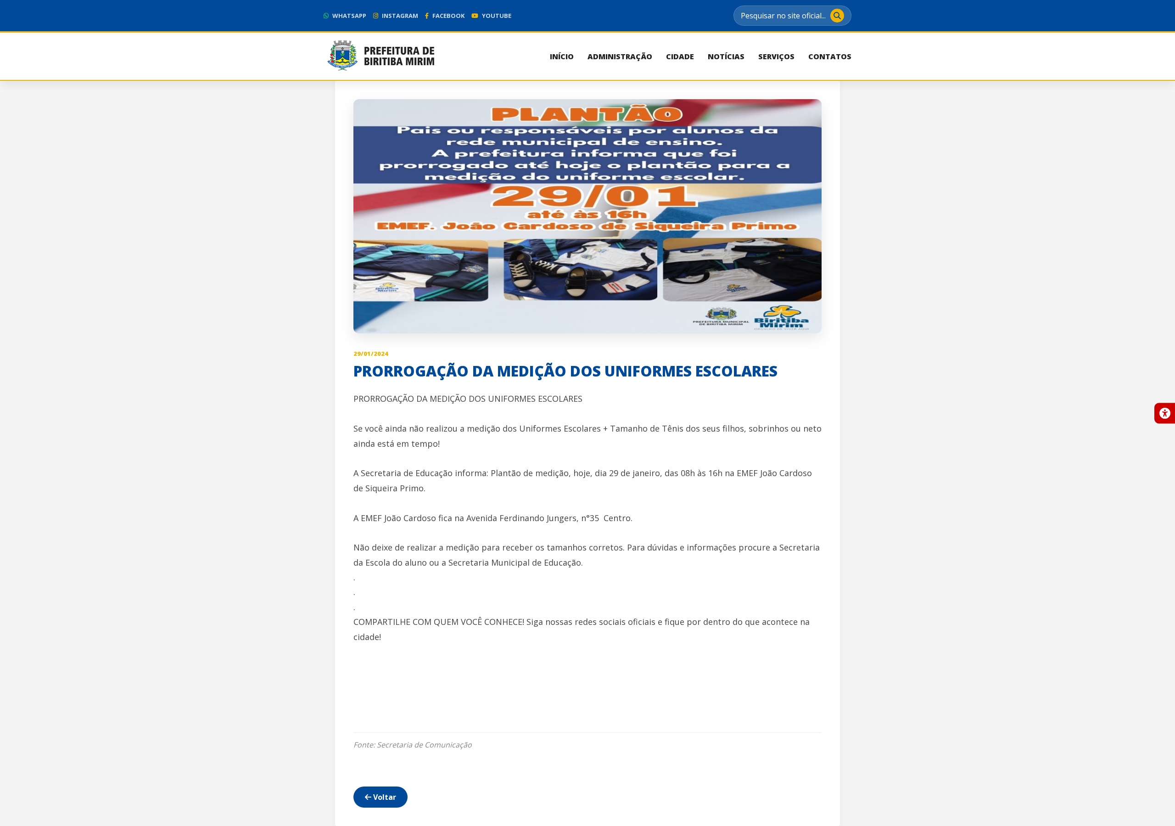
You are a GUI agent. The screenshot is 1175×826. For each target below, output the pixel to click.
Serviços (776, 56)
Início (562, 56)
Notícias (726, 56)
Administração (620, 56)
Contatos (829, 56)
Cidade (680, 56)
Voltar (383, 797)
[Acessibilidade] (1164, 413)
